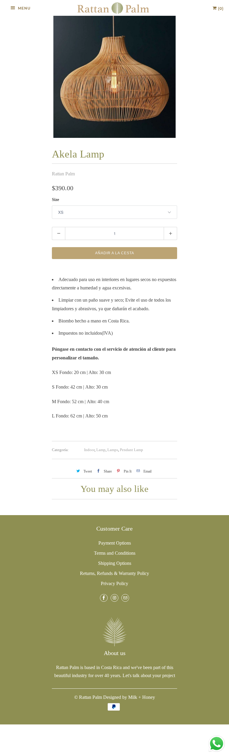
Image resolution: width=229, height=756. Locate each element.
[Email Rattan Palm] (125, 598)
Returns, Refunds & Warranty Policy (114, 573)
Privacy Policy (114, 583)
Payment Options (114, 542)
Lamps (112, 450)
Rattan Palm (63, 173)
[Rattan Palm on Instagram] (114, 598)
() (220, 8)
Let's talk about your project (149, 675)
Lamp (101, 450)
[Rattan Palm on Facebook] (104, 598)
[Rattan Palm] (113, 8)
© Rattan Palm (88, 697)
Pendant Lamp (131, 450)
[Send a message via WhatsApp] (216, 743)
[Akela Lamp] (114, 77)
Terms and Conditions (114, 553)
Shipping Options (114, 563)
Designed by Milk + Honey (129, 697)
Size (55, 199)
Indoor (89, 450)
